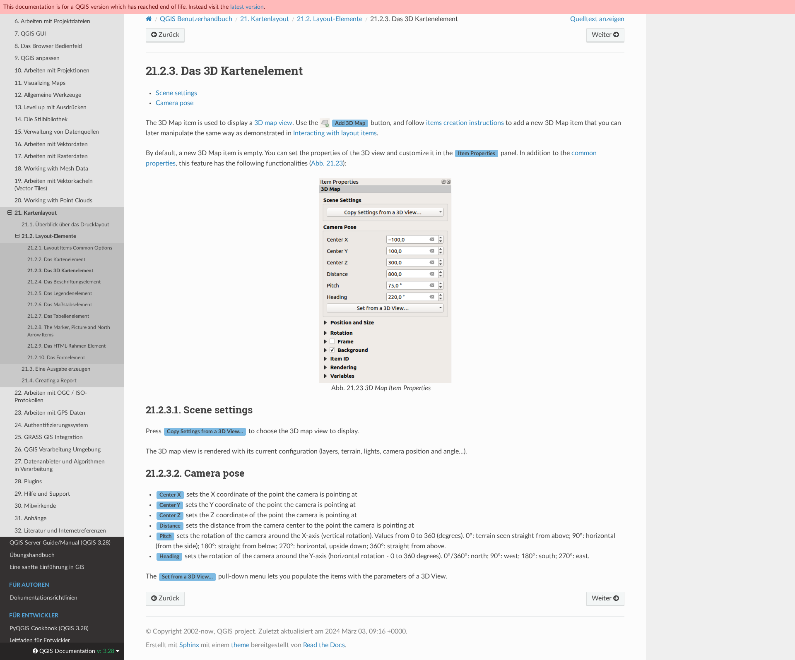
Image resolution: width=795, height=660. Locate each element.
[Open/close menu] (9, 213)
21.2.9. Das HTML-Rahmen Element (66, 346)
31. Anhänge (30, 518)
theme (240, 645)
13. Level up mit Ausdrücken (50, 107)
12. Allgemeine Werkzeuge (47, 95)
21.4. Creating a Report (49, 381)
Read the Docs (324, 645)
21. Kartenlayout (35, 213)
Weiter (602, 34)
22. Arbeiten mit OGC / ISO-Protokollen (50, 396)
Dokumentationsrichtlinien (43, 598)
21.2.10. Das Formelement (56, 357)
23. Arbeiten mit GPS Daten (49, 413)
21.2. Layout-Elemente (49, 236)
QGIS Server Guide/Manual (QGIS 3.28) (60, 543)
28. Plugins (28, 481)
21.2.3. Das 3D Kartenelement (60, 271)
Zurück (168, 34)
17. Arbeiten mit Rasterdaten (51, 156)
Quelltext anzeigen (597, 19)
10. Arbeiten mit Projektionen (51, 70)
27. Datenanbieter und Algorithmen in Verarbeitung (59, 465)
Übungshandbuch (32, 555)
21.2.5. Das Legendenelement (59, 293)
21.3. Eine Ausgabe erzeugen (56, 369)
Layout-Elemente (329, 19)
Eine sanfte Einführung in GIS (47, 567)
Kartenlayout (264, 19)
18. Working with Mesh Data (51, 169)
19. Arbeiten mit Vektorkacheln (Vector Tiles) (53, 185)
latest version (247, 7)
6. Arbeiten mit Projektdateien (52, 21)
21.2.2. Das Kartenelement (56, 259)
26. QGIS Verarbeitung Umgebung (57, 449)
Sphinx (189, 645)
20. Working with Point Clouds (53, 200)
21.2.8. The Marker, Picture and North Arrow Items (68, 331)
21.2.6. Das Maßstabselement (59, 304)
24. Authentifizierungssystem (51, 425)
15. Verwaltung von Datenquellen (56, 132)
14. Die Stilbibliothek (40, 119)
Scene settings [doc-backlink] (199, 409)
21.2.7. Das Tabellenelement (58, 316)
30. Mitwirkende (35, 506)
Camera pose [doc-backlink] (195, 473)
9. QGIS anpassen (37, 58)
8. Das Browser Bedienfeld (48, 46)
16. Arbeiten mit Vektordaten (51, 144)
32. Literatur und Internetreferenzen (60, 531)
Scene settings (176, 93)
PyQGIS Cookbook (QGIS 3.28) (49, 628)
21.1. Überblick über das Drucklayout (65, 225)
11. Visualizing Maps (39, 83)
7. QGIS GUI (30, 34)
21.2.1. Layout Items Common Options (69, 248)
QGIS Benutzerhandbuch (196, 19)
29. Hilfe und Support (42, 494)
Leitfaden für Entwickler (40, 640)
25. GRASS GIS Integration (48, 437)
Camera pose (174, 103)
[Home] (149, 18)
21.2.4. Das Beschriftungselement (64, 282)
